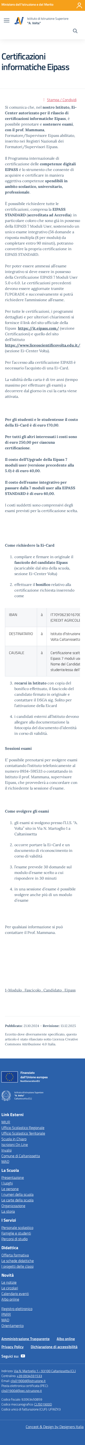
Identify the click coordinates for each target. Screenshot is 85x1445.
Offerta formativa (15, 1255)
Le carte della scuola (17, 1200)
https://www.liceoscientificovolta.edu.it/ (42, 345)
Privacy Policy (12, 1347)
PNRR (6, 1314)
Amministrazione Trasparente (25, 1339)
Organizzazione (13, 1205)
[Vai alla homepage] (19, 21)
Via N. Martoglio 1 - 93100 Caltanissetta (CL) (45, 1370)
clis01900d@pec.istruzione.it (21, 1390)
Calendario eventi (15, 1293)
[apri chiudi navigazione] (6, 21)
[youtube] (23, 1356)
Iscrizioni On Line (14, 1144)
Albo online (10, 1299)
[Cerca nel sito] (75, 31)
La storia (8, 1211)
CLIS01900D (43, 1404)
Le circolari (9, 1288)
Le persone (10, 1189)
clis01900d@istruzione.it (28, 1380)
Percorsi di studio (14, 1239)
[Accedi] (79, 5)
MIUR (5, 1122)
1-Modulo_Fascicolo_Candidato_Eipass (40, 990)
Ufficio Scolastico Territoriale (23, 1133)
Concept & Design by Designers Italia (55, 1426)
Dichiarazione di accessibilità (54, 1347)
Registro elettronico (16, 1308)
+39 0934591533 (29, 1375)
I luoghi (7, 1183)
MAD (5, 1161)
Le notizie (9, 1282)
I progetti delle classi (17, 1266)
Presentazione (12, 1177)
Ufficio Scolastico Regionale (22, 1127)
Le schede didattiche (17, 1260)
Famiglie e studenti (16, 1233)
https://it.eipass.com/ (38, 328)
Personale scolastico (17, 1227)
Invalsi (6, 1150)
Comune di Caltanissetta (20, 1156)
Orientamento (12, 1325)
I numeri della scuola (17, 1194)
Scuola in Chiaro (13, 1139)
